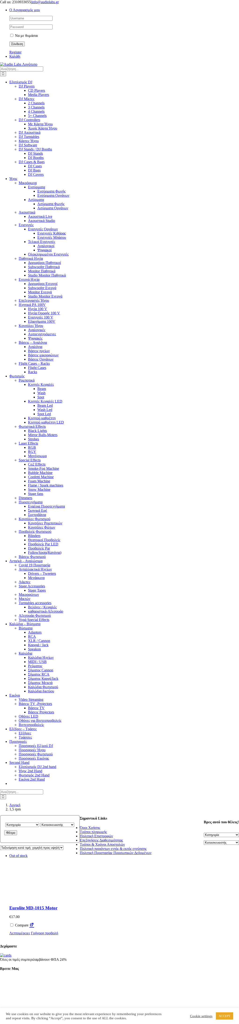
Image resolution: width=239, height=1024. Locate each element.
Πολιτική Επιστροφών (96, 836)
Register (15, 52)
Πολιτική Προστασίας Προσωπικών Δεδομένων (115, 853)
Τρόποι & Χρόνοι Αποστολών (102, 844)
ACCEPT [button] (224, 1016)
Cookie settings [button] (201, 1016)
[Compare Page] (31, 925)
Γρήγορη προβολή (44, 933)
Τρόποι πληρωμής (93, 832)
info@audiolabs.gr (45, 2)
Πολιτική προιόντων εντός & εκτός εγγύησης (113, 849)
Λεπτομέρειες (19, 933)
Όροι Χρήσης (90, 828)
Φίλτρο (10, 833)
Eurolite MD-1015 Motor (33, 907)
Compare (21, 925)
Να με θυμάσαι (26, 36)
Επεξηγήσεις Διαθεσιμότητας (101, 840)
